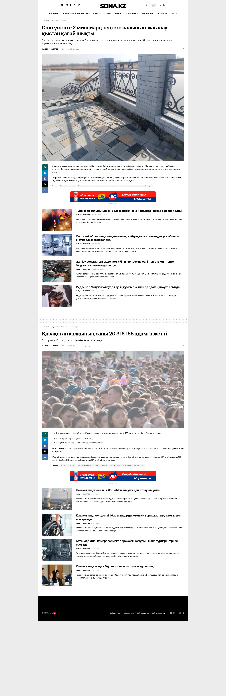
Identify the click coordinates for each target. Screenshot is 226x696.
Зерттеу (119, 13)
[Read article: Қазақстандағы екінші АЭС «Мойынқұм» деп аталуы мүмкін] (57, 499)
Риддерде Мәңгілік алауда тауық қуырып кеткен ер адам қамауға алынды (128, 287)
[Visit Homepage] (113, 5)
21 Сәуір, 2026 (96, 494)
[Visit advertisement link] (113, 196)
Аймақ (63, 21)
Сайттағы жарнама (159, 613)
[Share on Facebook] (45, 178)
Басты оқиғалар (84, 186)
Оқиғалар (162, 13)
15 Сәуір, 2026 (96, 570)
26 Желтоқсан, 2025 (98, 214)
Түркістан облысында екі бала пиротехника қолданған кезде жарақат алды (129, 210)
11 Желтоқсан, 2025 (97, 291)
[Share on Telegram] (45, 173)
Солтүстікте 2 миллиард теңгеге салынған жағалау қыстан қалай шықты (122, 186)
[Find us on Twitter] (74, 5)
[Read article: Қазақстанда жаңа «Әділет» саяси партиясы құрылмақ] (57, 575)
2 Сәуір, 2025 (67, 49)
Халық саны (139, 465)
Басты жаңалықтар (67, 186)
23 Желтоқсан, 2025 (98, 243)
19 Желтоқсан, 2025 (97, 269)
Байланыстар (115, 613)
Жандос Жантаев (50, 49)
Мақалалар (147, 13)
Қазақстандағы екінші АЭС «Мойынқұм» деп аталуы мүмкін (118, 490)
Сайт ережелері (143, 613)
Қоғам (108, 13)
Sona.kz (50, 613)
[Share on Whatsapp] (45, 167)
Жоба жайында (128, 613)
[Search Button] (147, 5)
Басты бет (54, 13)
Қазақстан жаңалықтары (76, 13)
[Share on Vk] (45, 190)
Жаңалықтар (55, 21)
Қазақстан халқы (100, 465)
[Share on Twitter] (45, 184)
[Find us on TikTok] (79, 5)
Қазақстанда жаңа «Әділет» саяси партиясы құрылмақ (115, 566)
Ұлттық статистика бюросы (120, 465)
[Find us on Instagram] (67, 5)
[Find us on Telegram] (62, 5)
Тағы (173, 13)
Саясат (97, 13)
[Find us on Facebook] (70, 5)
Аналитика (132, 13)
